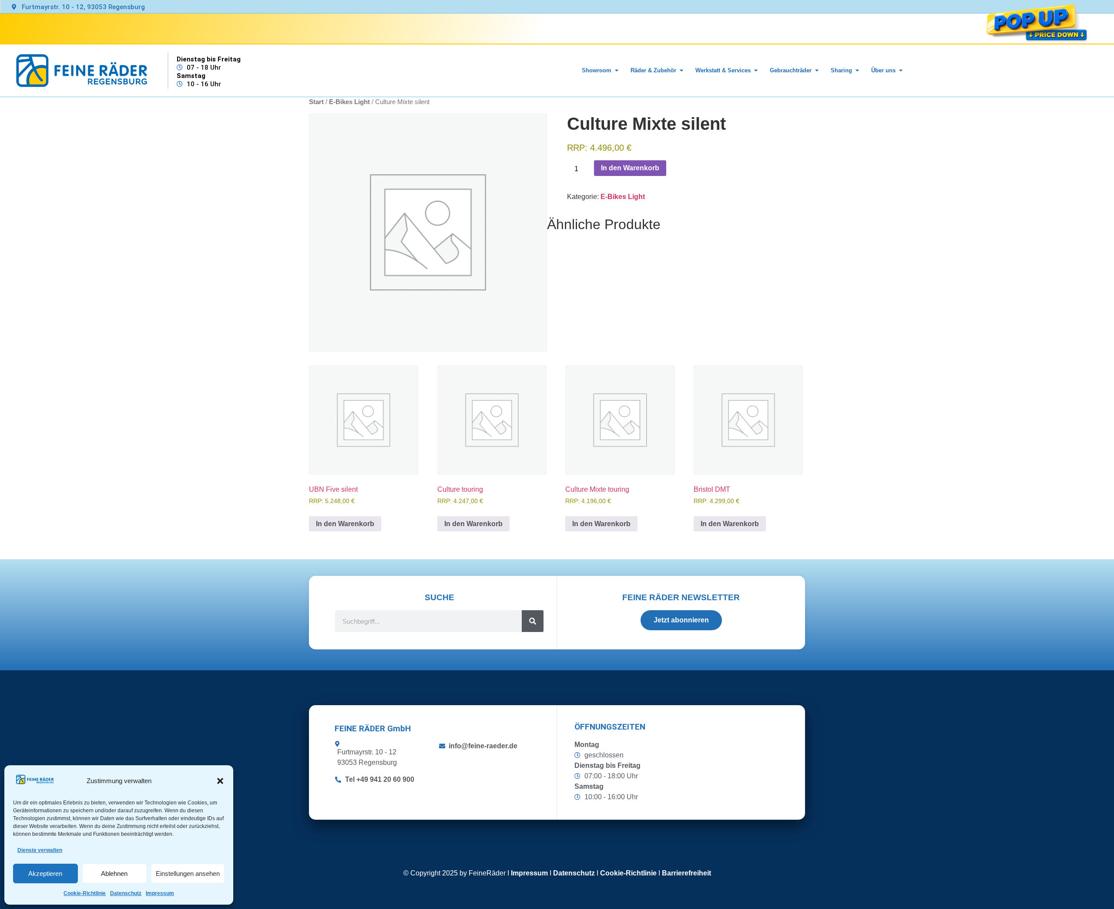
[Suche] (533, 621)
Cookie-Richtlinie (85, 893)
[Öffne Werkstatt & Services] (755, 70)
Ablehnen (114, 873)
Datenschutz (125, 893)
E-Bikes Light (623, 196)
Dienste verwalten (39, 850)
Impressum (160, 893)
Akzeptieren (45, 873)
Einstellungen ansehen (188, 873)
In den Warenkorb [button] (345, 523)
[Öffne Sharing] (857, 70)
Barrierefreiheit (686, 873)
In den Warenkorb (630, 168)
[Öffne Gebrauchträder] (816, 70)
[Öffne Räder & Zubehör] (681, 70)
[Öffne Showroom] (616, 70)
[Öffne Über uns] (900, 70)
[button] (220, 781)
